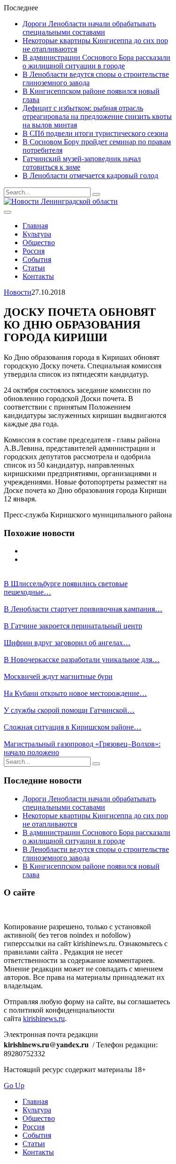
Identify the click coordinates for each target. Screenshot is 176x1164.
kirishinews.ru (44, 1018)
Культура (37, 234)
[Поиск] (96, 194)
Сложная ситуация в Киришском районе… (72, 727)
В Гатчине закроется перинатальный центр (73, 626)
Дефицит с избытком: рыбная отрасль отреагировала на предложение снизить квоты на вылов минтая (97, 116)
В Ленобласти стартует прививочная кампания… (83, 609)
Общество (39, 242)
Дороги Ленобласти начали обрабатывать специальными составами (89, 28)
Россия (34, 251)
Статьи (34, 268)
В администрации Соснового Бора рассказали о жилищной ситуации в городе (96, 61)
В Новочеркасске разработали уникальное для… (82, 660)
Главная (35, 226)
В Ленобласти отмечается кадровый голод (90, 175)
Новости (17, 292)
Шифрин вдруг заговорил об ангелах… (67, 643)
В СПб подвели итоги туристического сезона (95, 133)
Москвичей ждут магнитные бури (58, 676)
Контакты (38, 276)
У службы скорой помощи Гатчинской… (69, 710)
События (37, 259)
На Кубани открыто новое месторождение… (75, 693)
